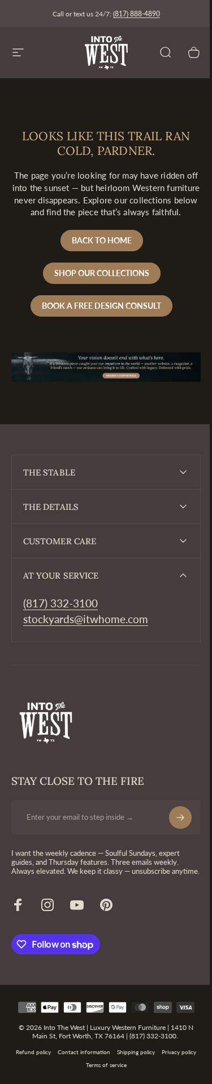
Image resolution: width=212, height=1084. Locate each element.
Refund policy (29, 1072)
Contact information (80, 1072)
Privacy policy (175, 1072)
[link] (60, 614)
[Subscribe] (172, 828)
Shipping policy (132, 1072)
